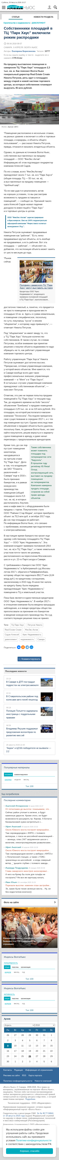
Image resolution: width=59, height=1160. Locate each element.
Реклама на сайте (11, 1075)
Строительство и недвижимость (16, 23)
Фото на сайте (11, 902)
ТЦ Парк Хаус (17, 625)
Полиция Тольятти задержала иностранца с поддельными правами (22, 714)
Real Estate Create (13, 630)
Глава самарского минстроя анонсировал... (27, 871)
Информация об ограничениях (39, 1070)
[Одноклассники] (23, 647)
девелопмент (11, 639)
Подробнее (30, 1099)
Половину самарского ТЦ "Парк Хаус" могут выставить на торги (36, 286)
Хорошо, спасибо (29, 1151)
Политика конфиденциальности (17, 1081)
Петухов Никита (35, 625)
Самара (41, 639)
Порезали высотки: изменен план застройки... (28, 885)
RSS (24, 1075)
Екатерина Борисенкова (23, 51)
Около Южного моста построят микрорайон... (28, 829)
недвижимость (27, 639)
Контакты (7, 1070)
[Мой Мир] (31, 647)
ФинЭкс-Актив (31, 630)
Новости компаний (43, 1081)
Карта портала (35, 1075)
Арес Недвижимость (32, 635)
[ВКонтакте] (19, 647)
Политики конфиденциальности (33, 1140)
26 (30, 1056)
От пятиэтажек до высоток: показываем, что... (28, 809)
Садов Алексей (12, 635)
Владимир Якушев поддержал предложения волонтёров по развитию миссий (22, 732)
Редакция (18, 1070)
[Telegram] (27, 647)
